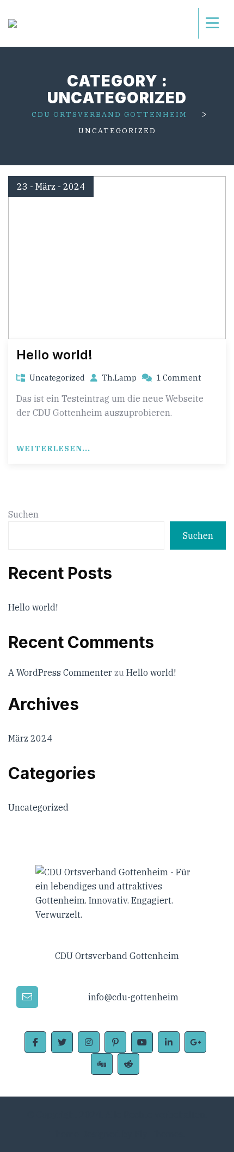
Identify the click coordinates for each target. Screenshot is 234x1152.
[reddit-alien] (128, 1064)
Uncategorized (57, 378)
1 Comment (178, 377)
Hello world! (54, 355)
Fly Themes (158, 1134)
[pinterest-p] (115, 1042)
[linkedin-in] (169, 1042)
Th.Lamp (119, 377)
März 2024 (30, 738)
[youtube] (142, 1042)
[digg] (102, 1064)
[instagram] (89, 1042)
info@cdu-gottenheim (133, 997)
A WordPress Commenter (60, 672)
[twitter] (62, 1042)
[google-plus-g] (195, 1042)
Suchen (23, 514)
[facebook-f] (35, 1042)
